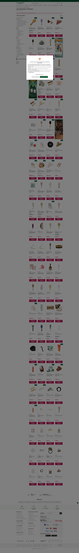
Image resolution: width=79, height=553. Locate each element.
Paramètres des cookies (39, 74)
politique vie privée (31, 72)
